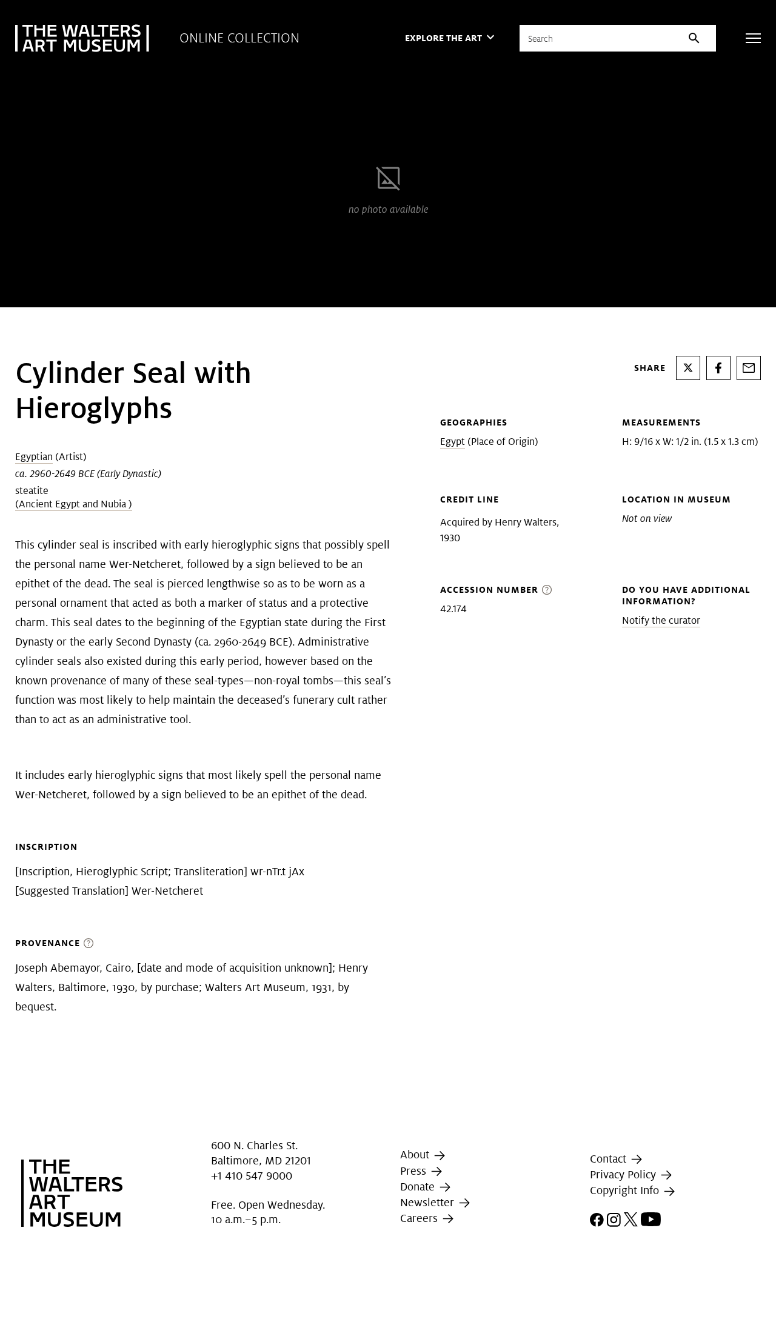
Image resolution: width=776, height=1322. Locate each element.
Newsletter (428, 1202)
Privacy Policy (624, 1174)
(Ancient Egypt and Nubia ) (73, 504)
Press (414, 1171)
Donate (419, 1186)
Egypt (452, 441)
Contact (609, 1159)
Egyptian (34, 456)
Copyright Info (626, 1190)
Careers (420, 1218)
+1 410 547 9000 (251, 1176)
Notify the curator (661, 620)
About (416, 1154)
